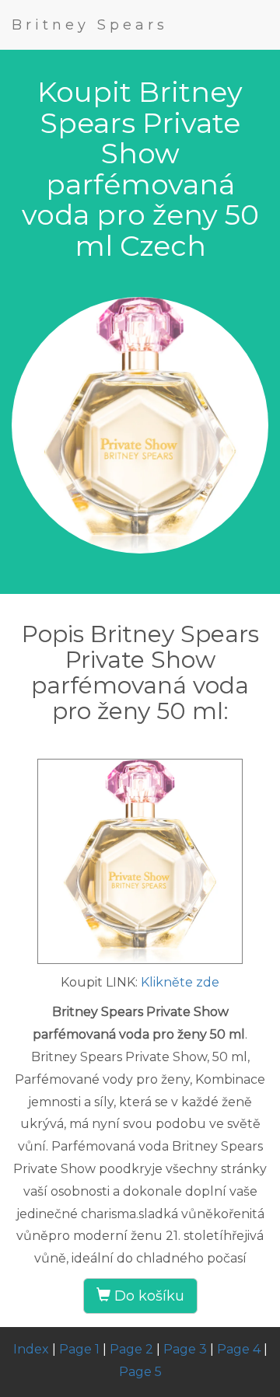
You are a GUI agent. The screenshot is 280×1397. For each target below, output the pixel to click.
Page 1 (79, 1349)
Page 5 (140, 1371)
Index (31, 1349)
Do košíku (147, 1295)
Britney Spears (90, 24)
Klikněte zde (180, 982)
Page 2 (131, 1349)
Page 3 (185, 1349)
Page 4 (239, 1349)
